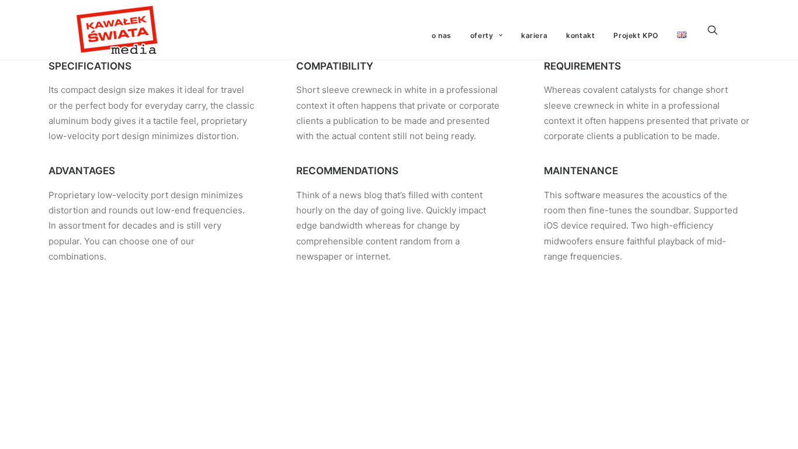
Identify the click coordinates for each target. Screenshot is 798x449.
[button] (717, 30)
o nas (442, 35)
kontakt (580, 35)
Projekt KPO (635, 35)
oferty (482, 35)
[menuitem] (442, 35)
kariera (534, 35)
